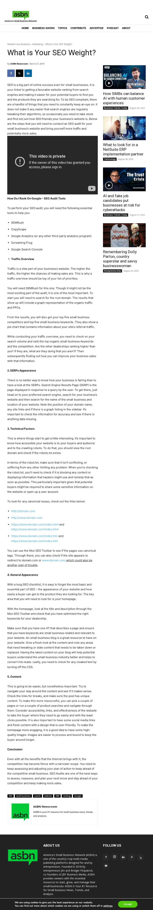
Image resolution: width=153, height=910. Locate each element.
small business (23, 796)
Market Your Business (18, 44)
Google (77, 796)
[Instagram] (115, 857)
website (48, 796)
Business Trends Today (115, 108)
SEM (57, 796)
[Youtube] (106, 866)
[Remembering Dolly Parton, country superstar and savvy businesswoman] (124, 235)
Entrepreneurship (112, 271)
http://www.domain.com (26, 517)
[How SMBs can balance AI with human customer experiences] (124, 77)
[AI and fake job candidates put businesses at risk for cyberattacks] (124, 179)
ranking (67, 796)
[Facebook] (11, 73)
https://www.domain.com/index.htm (34, 536)
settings (107, 906)
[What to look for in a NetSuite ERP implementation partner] (124, 128)
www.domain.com (53, 560)
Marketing (37, 44)
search (37, 796)
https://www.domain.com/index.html (35, 524)
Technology (109, 159)
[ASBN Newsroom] (20, 812)
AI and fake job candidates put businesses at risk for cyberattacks (121, 203)
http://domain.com (23, 511)
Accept (128, 904)
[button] (146, 16)
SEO (10, 796)
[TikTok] (132, 857)
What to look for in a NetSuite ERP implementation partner (123, 149)
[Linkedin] (28, 73)
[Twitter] (19, 73)
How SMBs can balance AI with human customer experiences (124, 98)
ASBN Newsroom (19, 63)
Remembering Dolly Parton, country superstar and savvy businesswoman (120, 259)
